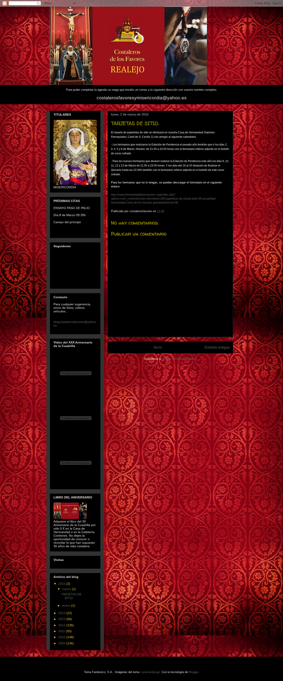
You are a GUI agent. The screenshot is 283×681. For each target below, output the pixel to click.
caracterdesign (150, 672)
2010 (62, 637)
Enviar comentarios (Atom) (180, 358)
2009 (62, 643)
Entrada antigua (217, 347)
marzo (67, 589)
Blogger (193, 672)
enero (66, 605)
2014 (62, 613)
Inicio (158, 347)
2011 (62, 631)
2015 (62, 583)
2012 (62, 625)
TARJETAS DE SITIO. (71, 596)
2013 (62, 619)
